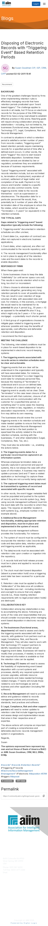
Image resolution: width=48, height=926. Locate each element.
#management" (8, 773)
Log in (36, 4)
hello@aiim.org (14, 872)
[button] (44, 796)
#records (16, 765)
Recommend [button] (7, 84)
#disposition (34, 773)
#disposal (14, 776)
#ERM (44, 773)
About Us (7, 911)
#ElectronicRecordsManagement (17, 770)
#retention (26, 765)
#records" (6, 765)
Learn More (8, 894)
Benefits (6, 892)
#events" (36, 765)
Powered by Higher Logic (24, 923)
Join (5, 889)
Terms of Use (8, 914)
